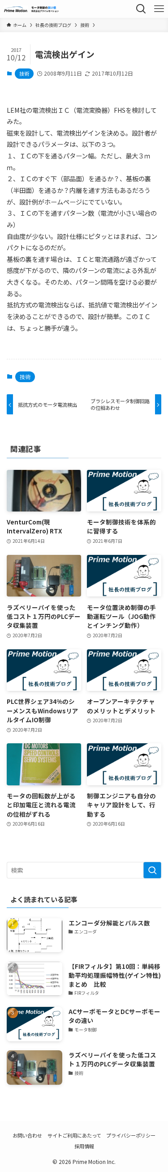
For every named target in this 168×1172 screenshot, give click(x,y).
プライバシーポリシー (130, 1135)
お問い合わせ (27, 1135)
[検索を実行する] (152, 870)
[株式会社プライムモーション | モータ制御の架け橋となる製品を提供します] (32, 9)
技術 (24, 73)
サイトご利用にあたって (74, 1135)
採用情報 (84, 1146)
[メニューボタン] (159, 9)
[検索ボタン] (141, 9)
